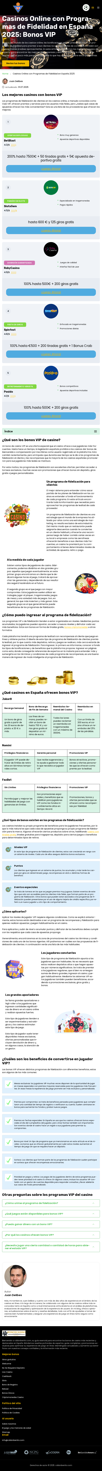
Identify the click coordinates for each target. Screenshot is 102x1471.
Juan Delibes (16, 81)
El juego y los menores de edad (16, 1428)
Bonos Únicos (8, 1393)
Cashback (6, 1376)
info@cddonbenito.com (13, 1440)
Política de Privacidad (12, 1408)
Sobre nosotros (9, 1424)
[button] (51, 1203)
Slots (4, 1380)
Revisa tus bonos (15, 63)
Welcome (6, 1363)
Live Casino (7, 1372)
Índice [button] (8, 431)
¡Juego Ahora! (51, 169)
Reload (5, 1389)
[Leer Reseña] (51, 122)
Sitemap (6, 1432)
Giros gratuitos (9, 1359)
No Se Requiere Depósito (13, 1368)
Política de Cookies (11, 1412)
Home (5, 73)
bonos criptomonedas (76, 627)
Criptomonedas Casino (13, 1397)
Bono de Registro (10, 1384)
